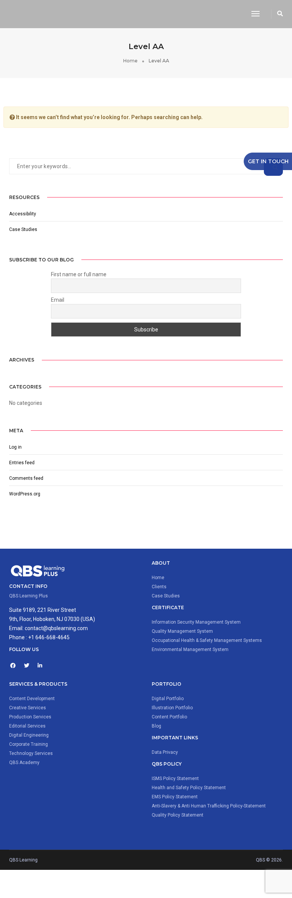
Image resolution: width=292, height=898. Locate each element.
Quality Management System (182, 631)
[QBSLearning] (124, 14)
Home (158, 577)
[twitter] (29, 666)
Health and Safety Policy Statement (189, 787)
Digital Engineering (29, 735)
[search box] (280, 14)
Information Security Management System (196, 622)
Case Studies (23, 229)
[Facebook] (16, 666)
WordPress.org (24, 494)
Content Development (32, 698)
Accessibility (22, 214)
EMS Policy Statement (175, 796)
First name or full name (78, 274)
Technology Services (31, 753)
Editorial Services (27, 726)
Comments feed (26, 478)
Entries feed (22, 462)
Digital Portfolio (168, 698)
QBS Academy (24, 762)
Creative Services (27, 707)
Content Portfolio (169, 717)
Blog (156, 726)
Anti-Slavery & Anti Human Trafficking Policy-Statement (209, 806)
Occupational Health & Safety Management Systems (207, 640)
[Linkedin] (43, 666)
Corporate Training (28, 744)
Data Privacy (165, 752)
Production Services (30, 717)
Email (57, 300)
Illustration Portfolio (172, 707)
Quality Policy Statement (177, 815)
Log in (15, 447)
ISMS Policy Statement (175, 778)
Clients (159, 586)
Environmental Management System (190, 649)
